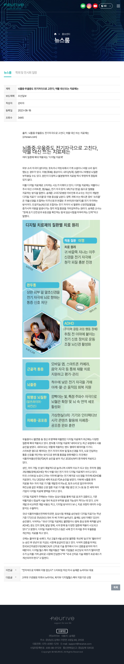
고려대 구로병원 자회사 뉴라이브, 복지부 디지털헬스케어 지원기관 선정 (56, 577)
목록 (116, 587)
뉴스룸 (7, 72)
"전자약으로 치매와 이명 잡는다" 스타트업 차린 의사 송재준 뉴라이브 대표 (57, 570)
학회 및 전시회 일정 (26, 72)
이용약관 (62, 631)
